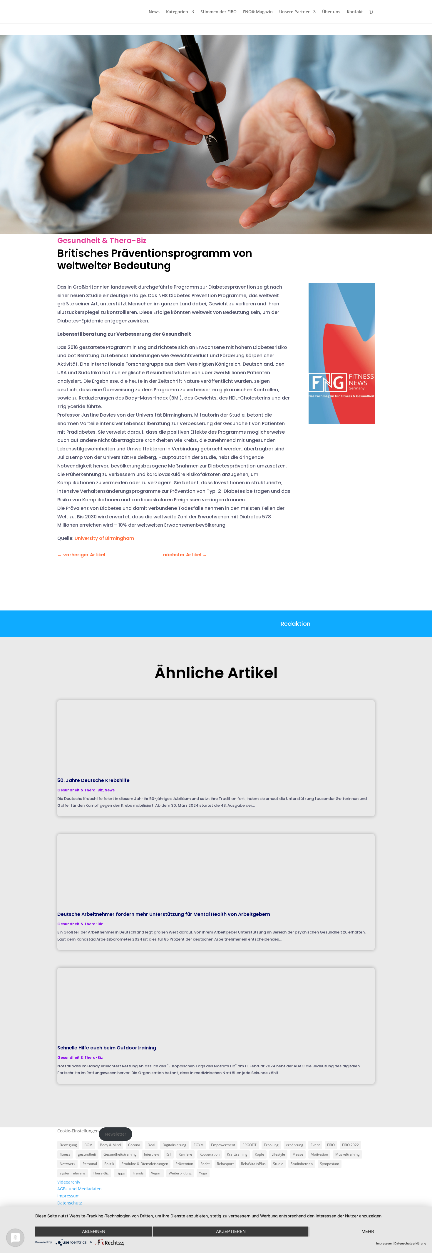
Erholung (271, 1144)
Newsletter (115, 1134)
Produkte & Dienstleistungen (144, 1163)
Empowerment (223, 1144)
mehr (367, 1231)
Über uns (331, 12)
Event (315, 1144)
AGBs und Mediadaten (79, 1189)
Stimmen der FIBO (218, 12)
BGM (88, 1144)
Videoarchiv (68, 1182)
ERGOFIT (249, 1144)
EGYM (199, 1144)
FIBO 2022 (350, 1144)
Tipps (120, 1173)
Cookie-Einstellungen (78, 1131)
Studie (278, 1163)
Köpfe (259, 1154)
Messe (297, 1154)
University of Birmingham (104, 538)
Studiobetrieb (302, 1163)
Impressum (68, 1196)
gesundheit (87, 1154)
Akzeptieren (231, 1231)
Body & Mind (110, 1144)
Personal (90, 1163)
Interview (151, 1154)
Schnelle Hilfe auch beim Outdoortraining (106, 1047)
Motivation (319, 1154)
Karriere (185, 1154)
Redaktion (295, 624)
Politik (109, 1163)
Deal (151, 1144)
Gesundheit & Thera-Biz (101, 240)
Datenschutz (69, 1203)
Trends (138, 1173)
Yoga (203, 1173)
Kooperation (210, 1154)
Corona (134, 1144)
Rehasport (225, 1163)
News (154, 12)
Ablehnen (93, 1231)
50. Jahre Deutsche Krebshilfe (93, 780)
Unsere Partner (294, 12)
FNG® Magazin (258, 12)
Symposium (329, 1163)
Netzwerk (67, 1163)
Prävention (184, 1163)
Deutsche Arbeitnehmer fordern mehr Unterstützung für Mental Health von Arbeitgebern (163, 914)
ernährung (294, 1144)
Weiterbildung (180, 1173)
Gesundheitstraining (120, 1154)
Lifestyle (278, 1154)
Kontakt (355, 12)
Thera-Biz (101, 1173)
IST (168, 1154)
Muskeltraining (347, 1154)
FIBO (331, 1144)
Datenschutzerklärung (410, 1243)
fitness (65, 1154)
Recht (205, 1163)
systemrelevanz (73, 1173)
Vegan (156, 1173)
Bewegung (68, 1144)
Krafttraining (237, 1154)
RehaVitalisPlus (253, 1163)
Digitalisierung (174, 1144)
